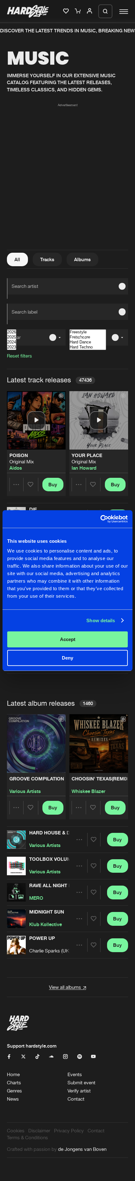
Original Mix (21, 461)
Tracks (47, 259)
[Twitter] (23, 1057)
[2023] (11, 347)
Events (75, 1074)
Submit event (81, 1082)
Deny (67, 658)
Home (13, 1074)
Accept (67, 639)
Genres (14, 1090)
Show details (100, 620)
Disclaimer (39, 1130)
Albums (82, 259)
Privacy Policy (69, 1130)
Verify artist (79, 1090)
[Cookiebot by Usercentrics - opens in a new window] (100, 519)
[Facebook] (9, 1057)
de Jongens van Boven (82, 1149)
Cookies (15, 1130)
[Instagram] (65, 1057)
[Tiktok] (37, 1057)
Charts (14, 1082)
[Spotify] (79, 1057)
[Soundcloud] (51, 1057)
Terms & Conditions (27, 1137)
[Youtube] (93, 1057)
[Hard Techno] (88, 347)
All (17, 259)
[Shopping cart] (78, 11)
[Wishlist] (66, 11)
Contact (76, 1099)
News (13, 1099)
